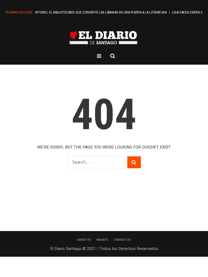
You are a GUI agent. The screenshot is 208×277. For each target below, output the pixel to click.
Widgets (102, 240)
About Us (84, 240)
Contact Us (122, 240)
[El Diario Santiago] (104, 37)
